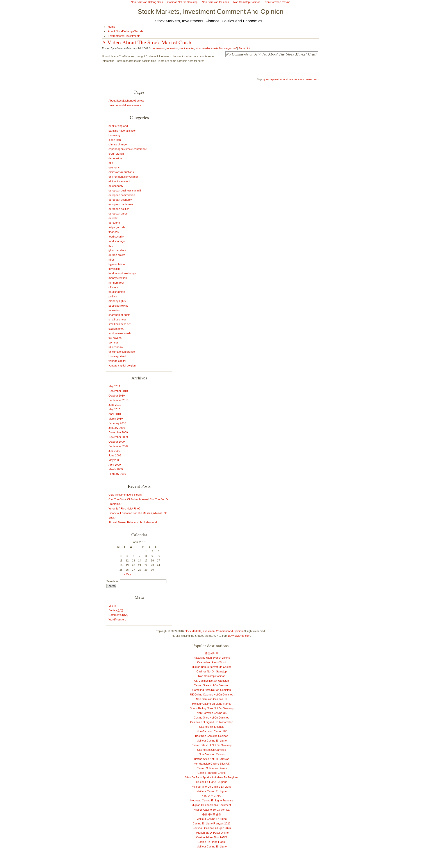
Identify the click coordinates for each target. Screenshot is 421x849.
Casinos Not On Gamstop (211, 671)
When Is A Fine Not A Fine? (124, 508)
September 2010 (118, 400)
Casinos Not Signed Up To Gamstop (211, 722)
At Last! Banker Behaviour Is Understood (133, 522)
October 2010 (117, 395)
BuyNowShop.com (239, 635)
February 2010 (117, 423)
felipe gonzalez (118, 227)
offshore (113, 287)
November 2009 (118, 437)
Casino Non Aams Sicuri (211, 662)
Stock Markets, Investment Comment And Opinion (211, 11)
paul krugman (117, 291)
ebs (111, 162)
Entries (116, 610)
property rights (117, 301)
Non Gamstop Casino (212, 754)
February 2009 (117, 473)
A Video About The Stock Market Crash (146, 42)
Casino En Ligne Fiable (212, 842)
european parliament (121, 204)
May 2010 (114, 409)
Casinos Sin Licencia (211, 726)
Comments (118, 615)
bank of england (118, 126)
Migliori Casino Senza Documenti (212, 805)
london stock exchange (122, 273)
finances (114, 232)
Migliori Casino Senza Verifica (212, 809)
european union (118, 213)
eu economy (116, 186)
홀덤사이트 (211, 653)
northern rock (116, 282)
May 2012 (114, 386)
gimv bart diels (117, 250)
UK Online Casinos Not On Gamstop (211, 694)
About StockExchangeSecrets (125, 31)
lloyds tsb (114, 268)
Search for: (112, 581)
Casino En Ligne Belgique (211, 782)
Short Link (245, 48)
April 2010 (115, 414)
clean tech (115, 139)
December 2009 (118, 432)
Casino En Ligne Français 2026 (211, 823)
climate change (118, 144)
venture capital (117, 361)
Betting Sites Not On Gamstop (211, 759)
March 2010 (116, 418)
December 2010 (118, 391)
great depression (273, 79)
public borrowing (118, 305)
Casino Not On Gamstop (211, 749)
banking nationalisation (122, 130)
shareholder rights (119, 314)
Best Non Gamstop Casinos (211, 736)
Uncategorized (228, 48)
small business (117, 319)
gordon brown (117, 255)
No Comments (272, 54)
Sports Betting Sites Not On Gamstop (212, 708)
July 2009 (114, 450)
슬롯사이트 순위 (211, 814)
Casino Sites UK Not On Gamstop (212, 745)
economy (114, 167)
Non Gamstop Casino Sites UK (211, 763)
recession (172, 48)
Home (111, 26)
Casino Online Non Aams (212, 768)
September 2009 (118, 446)
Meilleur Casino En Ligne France (211, 703)
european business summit (125, 190)
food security (116, 236)
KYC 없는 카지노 (212, 795)
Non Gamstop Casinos (211, 676)
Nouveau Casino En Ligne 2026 (212, 828)
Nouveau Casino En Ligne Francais (211, 800)
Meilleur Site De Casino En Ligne (212, 786)
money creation (118, 278)
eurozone (114, 222)
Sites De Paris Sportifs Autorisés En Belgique (211, 777)
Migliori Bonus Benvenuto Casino (212, 666)
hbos (111, 259)
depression (158, 48)
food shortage (117, 241)
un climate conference (122, 351)
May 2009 (114, 460)
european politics (119, 209)
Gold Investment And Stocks (125, 494)
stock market (186, 48)
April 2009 (115, 464)
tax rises (113, 342)
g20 (111, 245)
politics (113, 296)
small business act (119, 324)
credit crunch (116, 153)
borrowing (115, 135)
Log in (112, 605)
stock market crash (207, 48)
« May (127, 574)
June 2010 (115, 404)
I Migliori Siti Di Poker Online (212, 832)
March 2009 (116, 469)
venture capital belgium (122, 365)
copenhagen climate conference (128, 149)
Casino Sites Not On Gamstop (211, 685)
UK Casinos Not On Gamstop (211, 680)
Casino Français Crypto (212, 772)
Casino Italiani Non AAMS (211, 837)
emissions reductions (121, 172)
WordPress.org (117, 619)
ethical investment (119, 181)
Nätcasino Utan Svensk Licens (211, 657)
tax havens (115, 338)
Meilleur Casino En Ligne (211, 740)
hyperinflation (117, 264)
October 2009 (117, 441)
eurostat (113, 218)
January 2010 (117, 427)
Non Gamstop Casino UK (212, 713)
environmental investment (124, 176)
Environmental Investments (124, 36)
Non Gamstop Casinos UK (211, 699)
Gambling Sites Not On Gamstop (211, 690)
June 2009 (115, 455)
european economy (120, 199)
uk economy (116, 347)
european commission (122, 195)
